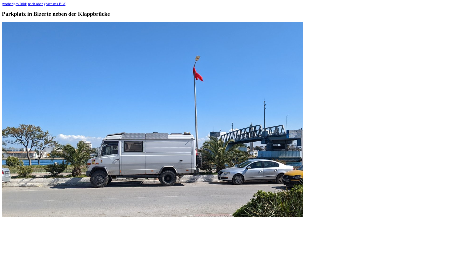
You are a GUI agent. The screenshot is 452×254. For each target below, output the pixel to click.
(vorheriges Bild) (14, 4)
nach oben (35, 4)
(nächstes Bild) (55, 4)
